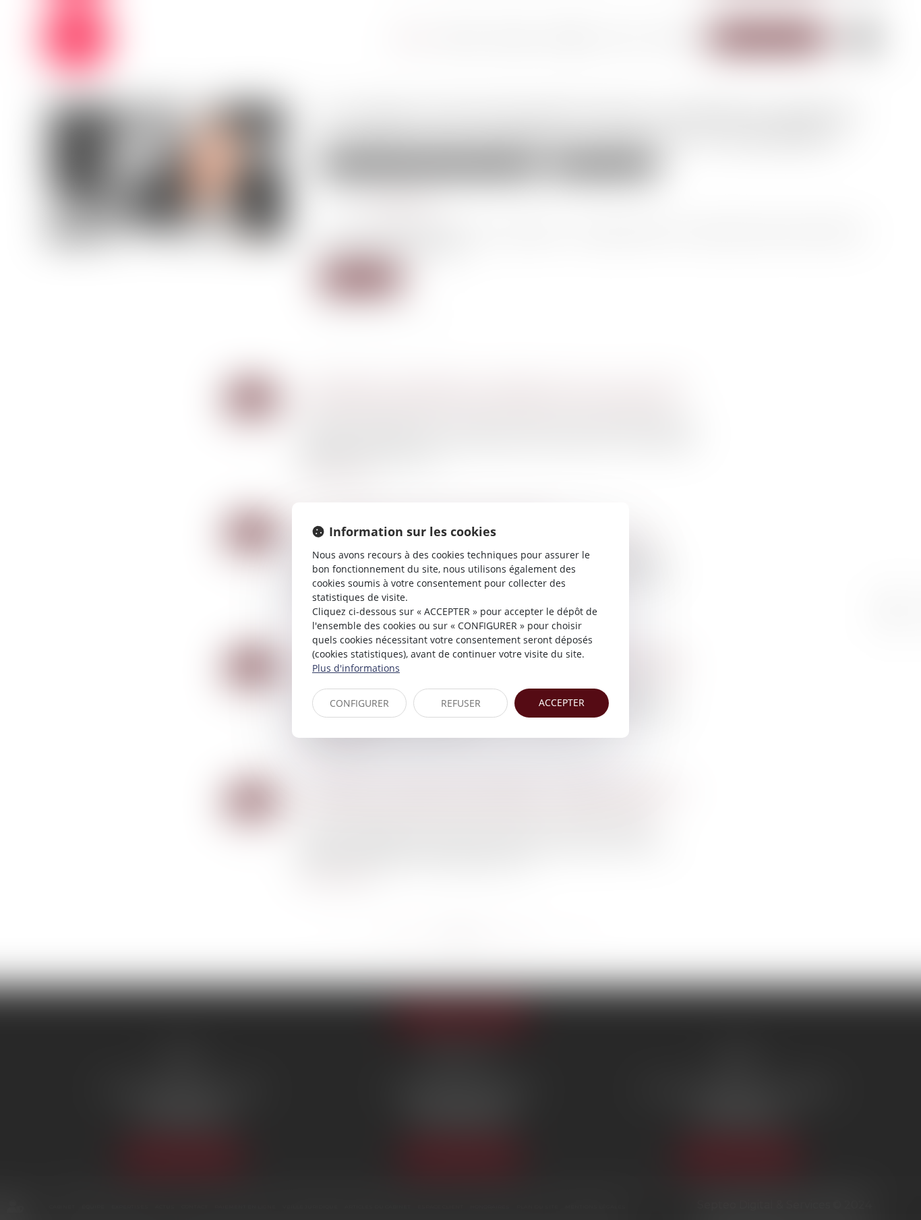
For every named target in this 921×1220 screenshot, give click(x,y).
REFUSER (461, 703)
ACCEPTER (562, 702)
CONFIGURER (359, 703)
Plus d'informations (356, 668)
